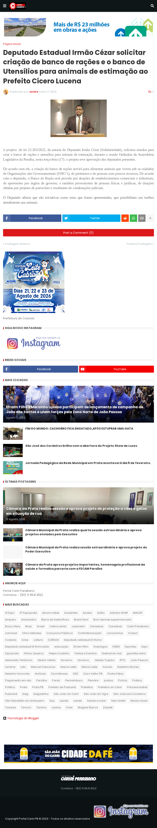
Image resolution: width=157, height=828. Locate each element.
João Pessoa (139, 660)
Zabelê (108, 707)
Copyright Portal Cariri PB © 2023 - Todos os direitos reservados (47, 819)
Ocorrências (59, 674)
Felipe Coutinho (59, 653)
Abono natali (50, 613)
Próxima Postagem (139, 244)
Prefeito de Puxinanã (62, 687)
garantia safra (136, 653)
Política (10, 687)
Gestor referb (47, 660)
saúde (77, 701)
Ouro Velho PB (92, 674)
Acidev (87, 613)
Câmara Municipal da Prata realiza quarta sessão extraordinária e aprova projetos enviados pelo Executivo (83, 532)
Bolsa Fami (81, 620)
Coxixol (132, 633)
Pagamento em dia (18, 680)
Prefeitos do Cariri (110, 687)
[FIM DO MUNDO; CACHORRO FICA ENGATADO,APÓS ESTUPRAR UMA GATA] (13, 433)
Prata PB (37, 687)
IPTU (122, 660)
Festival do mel (112, 653)
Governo (66, 660)
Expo (144, 647)
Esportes (130, 647)
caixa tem (78, 626)
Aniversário (28, 620)
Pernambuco (74, 680)
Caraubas (96, 626)
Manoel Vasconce (43, 667)
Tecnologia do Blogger (23, 718)
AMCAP (137, 613)
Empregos (101, 647)
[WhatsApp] (133, 218)
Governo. (83, 660)
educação (61, 647)
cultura (38, 640)
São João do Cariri (66, 694)
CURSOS (53, 640)
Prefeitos (87, 687)
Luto (23, 667)
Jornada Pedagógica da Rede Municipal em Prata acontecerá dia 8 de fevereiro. (88, 463)
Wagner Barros (88, 707)
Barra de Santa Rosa (55, 620)
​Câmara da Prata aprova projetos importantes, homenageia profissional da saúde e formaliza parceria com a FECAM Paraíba (85, 567)
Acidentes (71, 613)
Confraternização (90, 633)
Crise (24, 640)
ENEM (116, 647)
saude (64, 701)
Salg (25, 694)
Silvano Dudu (139, 701)
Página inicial (12, 44)
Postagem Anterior (17, 244)
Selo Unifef (118, 701)
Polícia (122, 680)
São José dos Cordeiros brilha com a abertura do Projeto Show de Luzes (81, 446)
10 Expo (10, 613)
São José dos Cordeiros (129, 694)
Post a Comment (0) (78, 233)
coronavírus (115, 633)
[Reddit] (125, 218)
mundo (107, 667)
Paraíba (41, 680)
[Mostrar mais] (150, 218)
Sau (52, 701)
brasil (40, 626)
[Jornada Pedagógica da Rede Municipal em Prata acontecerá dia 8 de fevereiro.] (13, 467)
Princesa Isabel (137, 687)
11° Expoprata (28, 613)
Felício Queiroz (34, 653)
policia (108, 680)
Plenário (93, 680)
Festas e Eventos (86, 653)
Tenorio (26, 707)
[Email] (142, 218)
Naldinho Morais (128, 667)
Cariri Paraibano (138, 626)
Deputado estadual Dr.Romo (83, 640)
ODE (75, 674)
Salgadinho (41, 694)
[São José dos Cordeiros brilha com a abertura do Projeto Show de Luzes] (13, 450)
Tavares (10, 707)
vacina (56, 707)
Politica (137, 680)
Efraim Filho (81, 647)
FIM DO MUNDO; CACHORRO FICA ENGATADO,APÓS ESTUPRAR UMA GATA (79, 429)
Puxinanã (11, 694)
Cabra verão (58, 626)
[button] (4, 6)
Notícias (40, 674)
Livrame (10, 667)
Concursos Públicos (59, 633)
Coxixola (10, 640)
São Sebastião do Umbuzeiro (24, 701)
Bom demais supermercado (112, 620)
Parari (56, 680)
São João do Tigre (96, 694)
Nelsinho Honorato (17, 674)
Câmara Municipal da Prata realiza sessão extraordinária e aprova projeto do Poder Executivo (86, 550)
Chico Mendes (31, 633)
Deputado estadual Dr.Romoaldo (27, 647)
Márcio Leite (90, 667)
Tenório (41, 707)
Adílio (101, 613)
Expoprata (12, 653)
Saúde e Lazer (96, 701)
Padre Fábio (116, 674)
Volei (69, 707)
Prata (23, 687)
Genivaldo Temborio (19, 660)
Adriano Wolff (119, 613)
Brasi (28, 626)
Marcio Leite (68, 667)
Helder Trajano (105, 660)
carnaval (11, 633)
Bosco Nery (12, 626)
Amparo (10, 620)
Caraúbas (115, 626)
